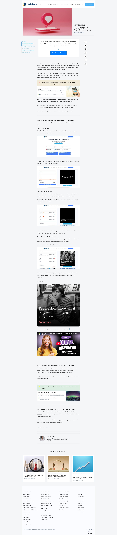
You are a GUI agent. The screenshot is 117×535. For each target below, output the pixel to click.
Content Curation (26, 512)
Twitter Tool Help (81, 512)
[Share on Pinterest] (85, 53)
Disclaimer (80, 503)
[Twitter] (86, 530)
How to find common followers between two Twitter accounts (57, 475)
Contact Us (80, 494)
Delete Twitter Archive (27, 519)
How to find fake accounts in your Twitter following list (33, 475)
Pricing (72, 4)
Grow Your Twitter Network (46, 498)
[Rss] (93, 530)
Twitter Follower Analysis (64, 501)
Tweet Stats (61, 509)
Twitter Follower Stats (63, 494)
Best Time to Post (62, 505)
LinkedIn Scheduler (26, 503)
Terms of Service (81, 501)
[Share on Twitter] (85, 45)
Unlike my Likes (26, 517)
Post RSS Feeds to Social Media (29, 507)
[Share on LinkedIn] (85, 56)
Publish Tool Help (81, 509)
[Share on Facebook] (85, 49)
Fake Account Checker (30, 473)
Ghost (54, 529)
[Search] (83, 4)
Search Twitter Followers (46, 503)
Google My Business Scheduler (29, 501)
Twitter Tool (65, 4)
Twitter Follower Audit (45, 494)
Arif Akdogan (50, 436)
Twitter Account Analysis (64, 498)
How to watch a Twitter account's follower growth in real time (82, 478)
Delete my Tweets (26, 521)
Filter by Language (45, 519)
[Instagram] (89, 530)
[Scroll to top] (85, 42)
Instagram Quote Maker (43, 427)
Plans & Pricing (81, 496)
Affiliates (78, 4)
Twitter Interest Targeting (64, 507)
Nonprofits (80, 505)
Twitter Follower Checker (46, 496)
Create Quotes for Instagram (58, 52)
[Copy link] (85, 64)
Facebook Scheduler (27, 498)
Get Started (89, 4)
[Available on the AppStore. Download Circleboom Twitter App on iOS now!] (91, 533)
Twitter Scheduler (26, 494)
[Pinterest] (91, 530)
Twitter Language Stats (63, 496)
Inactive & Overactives (45, 510)
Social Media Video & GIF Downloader (30, 509)
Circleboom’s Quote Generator (58, 99)
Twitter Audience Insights (46, 515)
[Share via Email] (85, 60)
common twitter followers (55, 473)
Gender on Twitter (63, 503)
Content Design (26, 496)
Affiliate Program (81, 507)
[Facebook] (88, 530)
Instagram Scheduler (27, 505)
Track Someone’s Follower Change (81, 473)
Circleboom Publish (54, 4)
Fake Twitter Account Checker (47, 517)
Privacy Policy (80, 498)
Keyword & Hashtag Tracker (46, 505)
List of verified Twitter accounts (47, 501)
